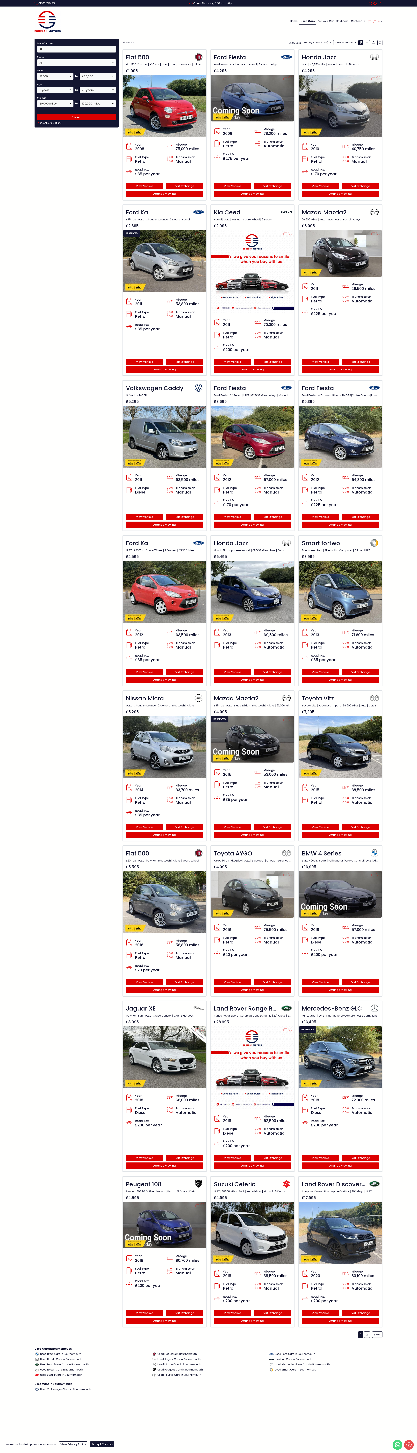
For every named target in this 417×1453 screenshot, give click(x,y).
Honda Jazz (319, 57)
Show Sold (294, 43)
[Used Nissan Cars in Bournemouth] (37, 1369)
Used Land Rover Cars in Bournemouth (64, 1364)
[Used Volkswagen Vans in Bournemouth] (37, 1389)
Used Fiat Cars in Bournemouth (177, 1354)
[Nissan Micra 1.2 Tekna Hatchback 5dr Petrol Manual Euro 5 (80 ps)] (164, 747)
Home (294, 21)
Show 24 (343, 42)
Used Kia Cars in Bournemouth (294, 1359)
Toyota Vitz (318, 698)
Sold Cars (342, 21)
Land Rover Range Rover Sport (258, 1008)
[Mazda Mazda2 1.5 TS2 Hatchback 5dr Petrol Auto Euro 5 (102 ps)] (340, 253)
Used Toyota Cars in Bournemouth (179, 1375)
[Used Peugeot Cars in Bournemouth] (154, 1369)
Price (40, 70)
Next (377, 1334)
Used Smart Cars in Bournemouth (296, 1369)
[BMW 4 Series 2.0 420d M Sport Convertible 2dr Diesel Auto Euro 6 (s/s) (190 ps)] (340, 894)
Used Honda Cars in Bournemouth (61, 1359)
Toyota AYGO (233, 853)
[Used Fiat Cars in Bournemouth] (154, 1354)
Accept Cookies (102, 1444)
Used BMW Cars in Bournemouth (60, 1354)
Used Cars (308, 21)
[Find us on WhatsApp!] (371, 3)
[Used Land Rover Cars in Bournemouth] (37, 1364)
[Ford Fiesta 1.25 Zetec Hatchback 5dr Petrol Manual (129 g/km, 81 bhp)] (252, 436)
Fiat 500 (137, 57)
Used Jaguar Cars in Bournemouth (179, 1359)
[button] (379, 21)
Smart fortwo (321, 543)
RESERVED (131, 233)
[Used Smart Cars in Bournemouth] (271, 1369)
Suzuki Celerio (235, 1184)
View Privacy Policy (73, 1444)
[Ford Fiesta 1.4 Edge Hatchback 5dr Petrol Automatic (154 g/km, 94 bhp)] (252, 98)
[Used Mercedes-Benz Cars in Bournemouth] (271, 1364)
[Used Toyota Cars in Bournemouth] (154, 1375)
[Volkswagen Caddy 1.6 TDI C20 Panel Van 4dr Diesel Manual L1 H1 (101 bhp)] (164, 436)
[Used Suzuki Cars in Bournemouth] (37, 1375)
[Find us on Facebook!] (375, 3)
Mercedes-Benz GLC (332, 1008)
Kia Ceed (227, 212)
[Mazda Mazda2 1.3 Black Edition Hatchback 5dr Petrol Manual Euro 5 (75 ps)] (252, 739)
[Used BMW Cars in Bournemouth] (37, 1354)
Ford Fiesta (230, 57)
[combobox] (76, 49)
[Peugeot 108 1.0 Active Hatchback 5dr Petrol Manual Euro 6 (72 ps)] (164, 1225)
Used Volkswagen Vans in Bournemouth (65, 1389)
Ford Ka (137, 212)
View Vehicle (144, 186)
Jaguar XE (141, 1008)
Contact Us (358, 21)
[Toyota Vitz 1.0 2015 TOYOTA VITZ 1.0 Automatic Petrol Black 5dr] (340, 747)
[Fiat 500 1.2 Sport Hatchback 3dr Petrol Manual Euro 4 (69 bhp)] (164, 106)
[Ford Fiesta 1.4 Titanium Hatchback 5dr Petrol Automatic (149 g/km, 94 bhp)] (340, 436)
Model (40, 57)
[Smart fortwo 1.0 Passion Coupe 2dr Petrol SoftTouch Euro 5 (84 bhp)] (340, 592)
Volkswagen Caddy (154, 388)
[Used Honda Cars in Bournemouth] (37, 1359)
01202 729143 (46, 3)
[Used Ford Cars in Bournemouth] (271, 1354)
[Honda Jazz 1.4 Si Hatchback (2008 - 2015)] (252, 592)
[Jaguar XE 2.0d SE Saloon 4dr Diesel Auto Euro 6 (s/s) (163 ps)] (164, 1057)
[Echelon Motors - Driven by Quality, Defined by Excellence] (48, 21)
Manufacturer (45, 43)
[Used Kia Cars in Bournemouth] (271, 1359)
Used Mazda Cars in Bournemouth (179, 1364)
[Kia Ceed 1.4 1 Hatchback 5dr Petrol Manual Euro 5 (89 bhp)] (252, 271)
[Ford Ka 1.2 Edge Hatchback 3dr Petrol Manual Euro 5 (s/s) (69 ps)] (164, 261)
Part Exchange (184, 186)
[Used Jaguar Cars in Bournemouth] (154, 1359)
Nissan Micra (145, 698)
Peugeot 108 (144, 1184)
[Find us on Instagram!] (380, 3)
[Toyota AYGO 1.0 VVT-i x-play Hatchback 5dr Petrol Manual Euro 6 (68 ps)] (252, 894)
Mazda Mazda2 (324, 212)
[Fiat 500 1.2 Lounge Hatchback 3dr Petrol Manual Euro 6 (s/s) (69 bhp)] (164, 902)
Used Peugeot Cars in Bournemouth (180, 1369)
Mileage (41, 98)
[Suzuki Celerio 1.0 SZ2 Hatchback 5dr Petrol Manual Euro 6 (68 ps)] (252, 1233)
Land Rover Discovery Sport (342, 1184)
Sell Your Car (326, 21)
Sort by (316, 42)
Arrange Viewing (164, 194)
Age (39, 84)
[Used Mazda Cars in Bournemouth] (154, 1364)
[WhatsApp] (397, 1445)
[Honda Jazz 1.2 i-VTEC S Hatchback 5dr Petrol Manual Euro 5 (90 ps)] (340, 106)
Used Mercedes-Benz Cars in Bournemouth (302, 1364)
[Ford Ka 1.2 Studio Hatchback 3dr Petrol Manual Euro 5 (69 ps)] (164, 592)
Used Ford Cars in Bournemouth (295, 1354)
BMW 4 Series (322, 853)
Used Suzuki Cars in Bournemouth (61, 1375)
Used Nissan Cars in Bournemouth (61, 1369)
